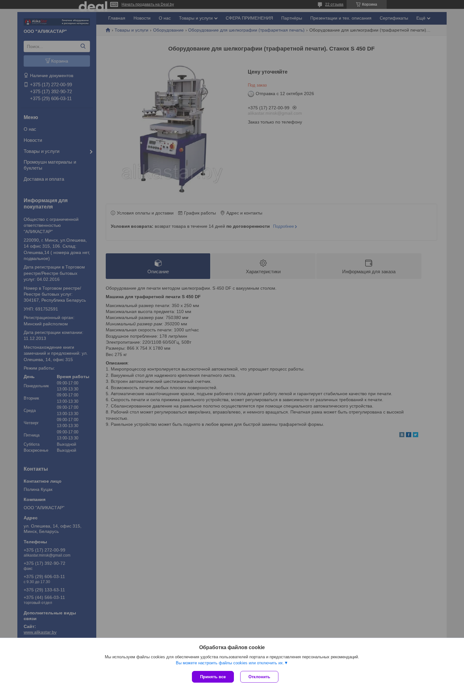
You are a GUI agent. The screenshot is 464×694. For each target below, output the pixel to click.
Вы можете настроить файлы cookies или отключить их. (230, 663)
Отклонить (259, 676)
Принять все (213, 676)
